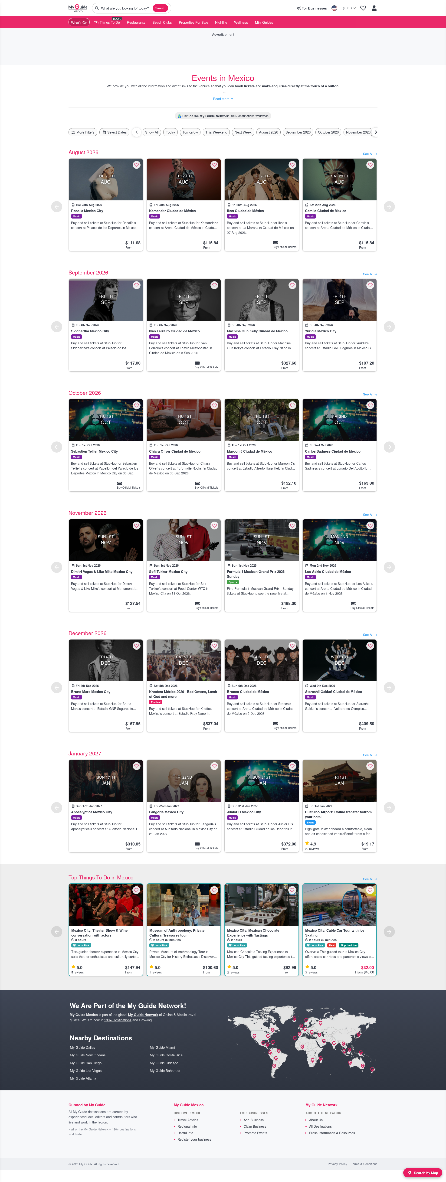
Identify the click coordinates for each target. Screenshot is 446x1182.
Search (160, 8)
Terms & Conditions (364, 1164)
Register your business (194, 1139)
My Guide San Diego (86, 1062)
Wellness (241, 22)
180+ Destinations (117, 1019)
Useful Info (185, 1132)
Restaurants (136, 22)
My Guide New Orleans (88, 1054)
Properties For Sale (193, 22)
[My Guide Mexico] (78, 8)
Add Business (254, 1119)
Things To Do (109, 22)
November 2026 (358, 132)
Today (170, 132)
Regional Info (187, 1126)
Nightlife (221, 22)
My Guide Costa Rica (166, 1054)
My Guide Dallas (82, 1047)
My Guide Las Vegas (86, 1070)
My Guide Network (143, 1014)
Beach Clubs (162, 22)
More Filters (85, 132)
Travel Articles (187, 1119)
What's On (79, 22)
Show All (151, 132)
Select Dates (116, 132)
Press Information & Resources (332, 1132)
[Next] (389, 206)
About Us (316, 1119)
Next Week (243, 132)
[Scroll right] (376, 132)
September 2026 (298, 132)
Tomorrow (190, 132)
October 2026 (328, 132)
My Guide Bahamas (165, 1070)
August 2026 (268, 132)
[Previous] (56, 206)
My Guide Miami (162, 1047)
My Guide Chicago (164, 1062)
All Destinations (320, 1126)
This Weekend (216, 132)
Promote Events (255, 1132)
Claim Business (255, 1126)
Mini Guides (264, 22)
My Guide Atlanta (83, 1078)
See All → (370, 153)
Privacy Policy (337, 1164)
